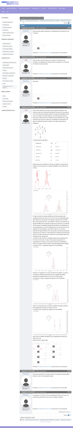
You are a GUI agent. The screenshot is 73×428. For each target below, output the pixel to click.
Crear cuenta (48, 52)
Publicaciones (6, 24)
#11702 (69, 107)
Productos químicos (7, 27)
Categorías (23, 18)
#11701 (69, 78)
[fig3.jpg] (51, 292)
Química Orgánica (12, 8)
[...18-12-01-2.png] (38, 96)
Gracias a (42, 421)
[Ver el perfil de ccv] (26, 66)
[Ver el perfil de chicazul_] (26, 37)
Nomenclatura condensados (9, 73)
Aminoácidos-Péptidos (8, 49)
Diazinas (5, 78)
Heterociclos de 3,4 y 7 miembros (7, 87)
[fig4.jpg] (51, 323)
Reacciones (62, 8)
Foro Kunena (48, 421)
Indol (4, 83)
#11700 (69, 57)
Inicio (3, 8)
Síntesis (43, 8)
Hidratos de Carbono (7, 46)
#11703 (69, 370)
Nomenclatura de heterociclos (9, 62)
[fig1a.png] (43, 179)
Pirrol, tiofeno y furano (8, 81)
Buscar (41, 18)
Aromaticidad (6, 65)
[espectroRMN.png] (38, 46)
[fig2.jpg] (51, 259)
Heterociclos (35, 8)
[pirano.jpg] (40, 131)
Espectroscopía (52, 8)
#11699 (69, 28)
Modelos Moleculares (7, 22)
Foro (3, 11)
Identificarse (41, 52)
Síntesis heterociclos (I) (8, 67)
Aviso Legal (5, 98)
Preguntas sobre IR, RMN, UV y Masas (50, 20)
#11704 (69, 392)
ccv (26, 60)
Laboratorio (5, 30)
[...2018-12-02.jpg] (51, 152)
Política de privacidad (7, 101)
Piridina (4, 70)
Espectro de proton (66, 20)
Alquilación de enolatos (8, 54)
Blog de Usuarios (6, 35)
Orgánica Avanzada (24, 8)
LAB (7, 11)
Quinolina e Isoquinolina (8, 75)
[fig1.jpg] (51, 202)
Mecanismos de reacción (8, 51)
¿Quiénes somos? (7, 104)
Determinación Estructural (32, 20)
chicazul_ (26, 31)
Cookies (4, 106)
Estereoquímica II (6, 43)
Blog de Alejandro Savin (8, 32)
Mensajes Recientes (33, 18)
